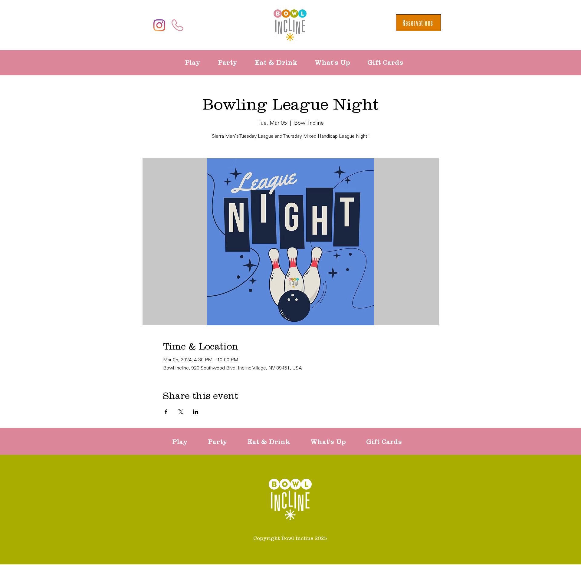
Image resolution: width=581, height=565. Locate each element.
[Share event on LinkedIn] (196, 411)
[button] (196, 62)
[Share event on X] (181, 411)
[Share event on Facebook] (166, 411)
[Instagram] (159, 25)
